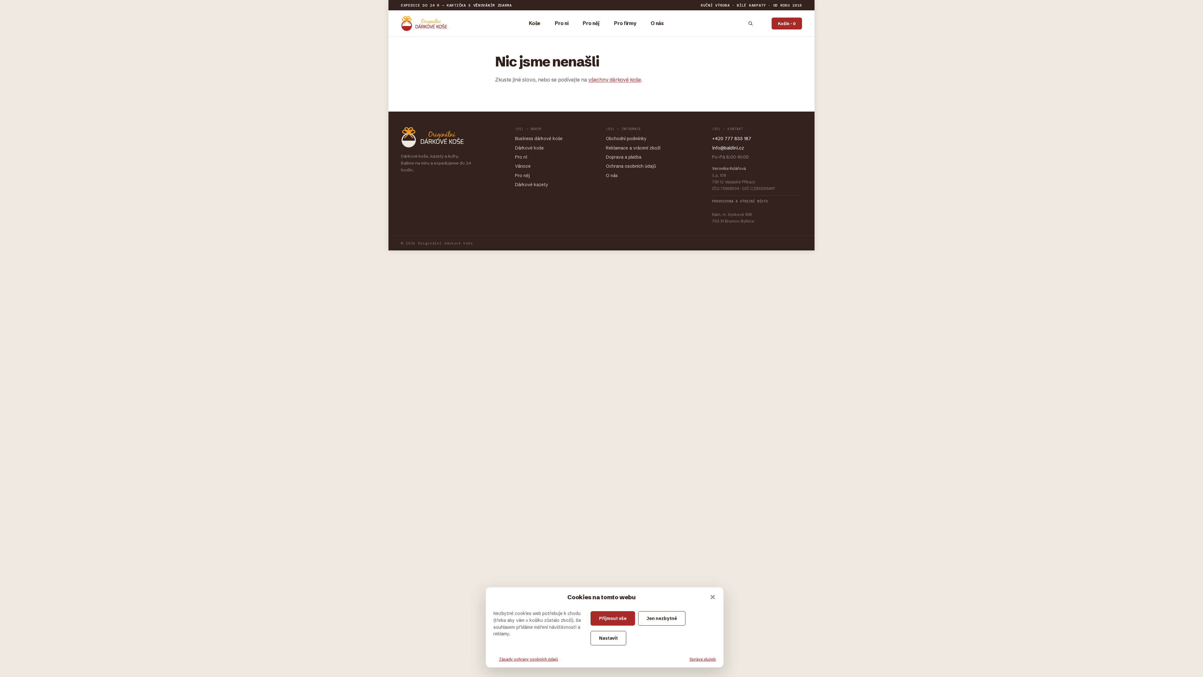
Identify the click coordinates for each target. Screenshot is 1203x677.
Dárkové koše (529, 148)
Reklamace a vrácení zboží (633, 148)
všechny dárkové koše (614, 79)
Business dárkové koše (539, 138)
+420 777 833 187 (731, 138)
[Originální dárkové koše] (424, 23)
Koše (534, 23)
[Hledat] (750, 23)
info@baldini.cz (728, 148)
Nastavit (608, 638)
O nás (657, 23)
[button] (713, 597)
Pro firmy (625, 23)
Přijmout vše (613, 618)
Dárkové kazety (531, 184)
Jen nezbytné (662, 618)
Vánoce (523, 166)
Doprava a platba (623, 157)
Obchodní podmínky (626, 138)
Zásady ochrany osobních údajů (528, 659)
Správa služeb (703, 659)
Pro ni (561, 23)
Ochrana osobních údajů (631, 166)
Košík (787, 23)
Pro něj (591, 23)
